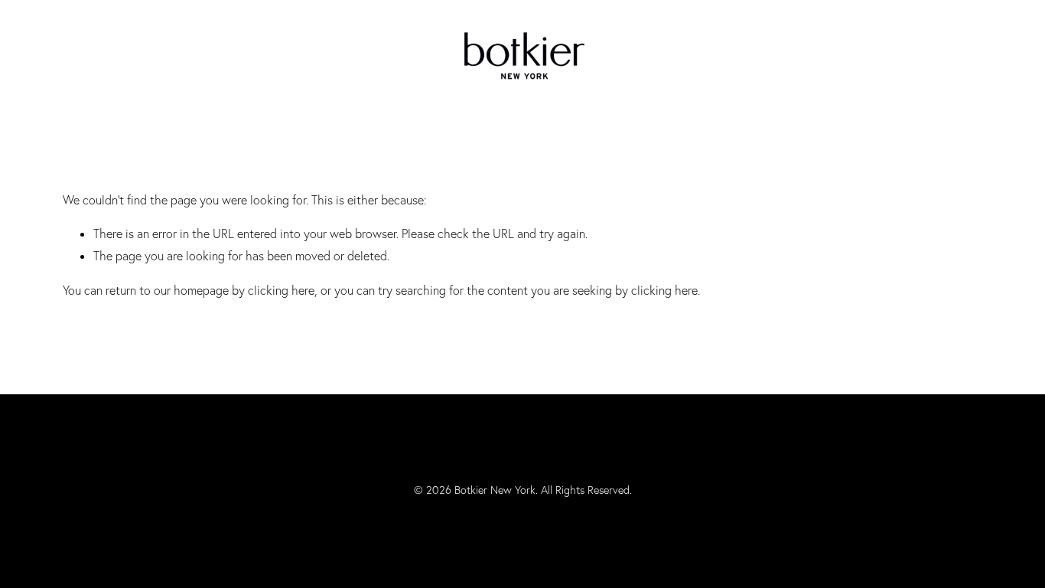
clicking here (281, 290)
